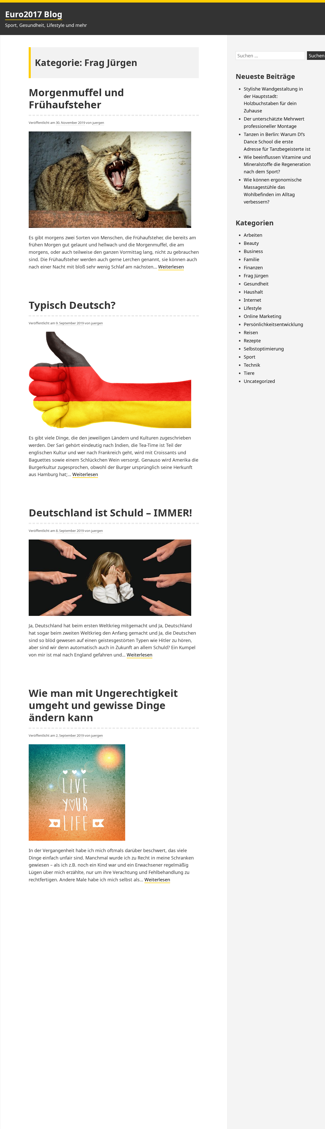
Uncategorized (259, 381)
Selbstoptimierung (264, 349)
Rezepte (252, 341)
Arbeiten (253, 235)
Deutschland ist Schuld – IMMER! (110, 512)
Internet (252, 300)
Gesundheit (256, 284)
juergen (98, 122)
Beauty (251, 243)
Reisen (251, 332)
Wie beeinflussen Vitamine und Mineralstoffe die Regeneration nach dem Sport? (277, 164)
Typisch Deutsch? (72, 305)
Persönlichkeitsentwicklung (273, 324)
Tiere (249, 373)
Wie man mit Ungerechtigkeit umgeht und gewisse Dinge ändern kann (103, 705)
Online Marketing (262, 316)
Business (253, 251)
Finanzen (253, 267)
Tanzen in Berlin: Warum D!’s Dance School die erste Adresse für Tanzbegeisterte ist (277, 141)
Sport (249, 357)
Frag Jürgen (256, 276)
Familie (251, 259)
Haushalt (253, 292)
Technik (252, 365)
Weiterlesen (171, 267)
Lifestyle (253, 308)
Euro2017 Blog (33, 14)
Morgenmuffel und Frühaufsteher (76, 98)
